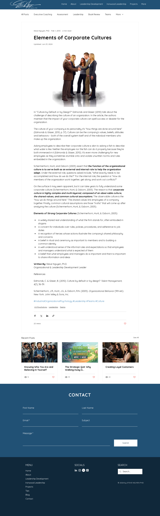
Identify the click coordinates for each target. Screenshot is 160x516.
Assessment (62, 14)
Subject (86, 420)
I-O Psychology (40, 307)
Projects (29, 486)
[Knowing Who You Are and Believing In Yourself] (39, 352)
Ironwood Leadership (35, 482)
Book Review (94, 14)
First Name (28, 408)
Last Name (87, 408)
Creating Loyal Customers (120, 367)
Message (27, 433)
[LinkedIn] (75, 470)
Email (25, 420)
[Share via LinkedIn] (47, 316)
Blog (28, 494)
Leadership (78, 14)
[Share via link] (53, 316)
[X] (83, 470)
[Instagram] (79, 470)
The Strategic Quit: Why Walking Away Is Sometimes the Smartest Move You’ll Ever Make (78, 368)
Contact (29, 498)
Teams (108, 14)
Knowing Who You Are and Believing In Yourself (38, 368)
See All (136, 337)
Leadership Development (37, 478)
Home (28, 470)
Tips (27, 490)
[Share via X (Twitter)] (41, 316)
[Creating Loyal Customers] (120, 352)
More (118, 14)
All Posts (25, 14)
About (28, 474)
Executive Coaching (43, 14)
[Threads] (87, 470)
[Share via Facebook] (35, 316)
